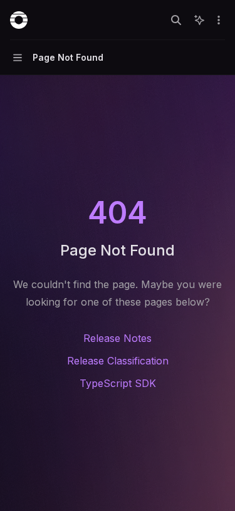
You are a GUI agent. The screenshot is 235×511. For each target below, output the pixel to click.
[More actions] (218, 20)
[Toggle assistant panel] (199, 20)
